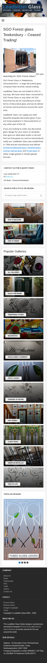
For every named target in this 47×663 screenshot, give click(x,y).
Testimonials (8, 581)
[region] (23, 531)
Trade (5, 586)
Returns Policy (9, 605)
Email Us (9, 177)
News (5, 578)
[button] (23, 529)
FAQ (5, 584)
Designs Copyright (10, 608)
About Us (7, 576)
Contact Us (7, 591)
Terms (5, 610)
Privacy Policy (9, 603)
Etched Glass (26, 627)
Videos (6, 589)
